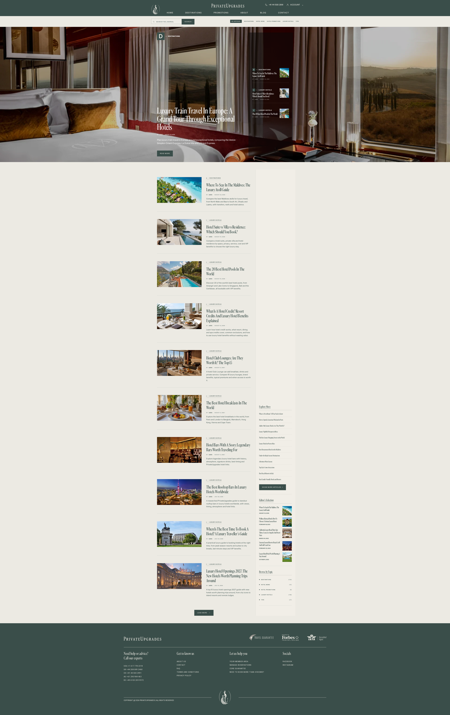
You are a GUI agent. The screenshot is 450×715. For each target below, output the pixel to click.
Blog (263, 13)
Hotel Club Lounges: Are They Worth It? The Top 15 (224, 360)
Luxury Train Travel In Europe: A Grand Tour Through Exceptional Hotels (196, 119)
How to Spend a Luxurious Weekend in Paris (271, 420)
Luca (161, 134)
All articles (235, 21)
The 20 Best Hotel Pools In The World (265, 113)
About (244, 13)
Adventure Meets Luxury (265, 461)
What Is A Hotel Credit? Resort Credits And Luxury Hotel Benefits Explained (227, 315)
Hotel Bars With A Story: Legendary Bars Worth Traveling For (228, 447)
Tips (297, 21)
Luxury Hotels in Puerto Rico (267, 444)
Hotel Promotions (273, 21)
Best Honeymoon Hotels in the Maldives (270, 450)
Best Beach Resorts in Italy (266, 473)
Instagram (288, 665)
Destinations (193, 13)
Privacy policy (184, 676)
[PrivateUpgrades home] (156, 9)
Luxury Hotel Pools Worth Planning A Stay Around (269, 555)
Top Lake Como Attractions (266, 467)
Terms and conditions (188, 672)
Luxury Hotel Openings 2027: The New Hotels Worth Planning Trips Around (227, 575)
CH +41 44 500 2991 (133, 673)
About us (181, 661)
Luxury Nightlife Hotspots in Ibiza (268, 432)
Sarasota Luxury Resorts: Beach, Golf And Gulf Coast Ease (269, 543)
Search (188, 22)
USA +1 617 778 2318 (133, 666)
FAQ (178, 668)
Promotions (221, 13)
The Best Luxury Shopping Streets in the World (272, 438)
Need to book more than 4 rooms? (247, 672)
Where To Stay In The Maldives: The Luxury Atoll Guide (264, 74)
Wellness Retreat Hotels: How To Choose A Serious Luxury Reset (268, 520)
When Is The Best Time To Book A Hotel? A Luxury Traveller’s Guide (227, 531)
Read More (165, 153)
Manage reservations (240, 665)
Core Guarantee (238, 668)
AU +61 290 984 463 (133, 677)
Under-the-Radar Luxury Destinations (269, 455)
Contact (283, 13)
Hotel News (260, 21)
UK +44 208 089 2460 (133, 669)
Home (170, 13)
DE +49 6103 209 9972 (134, 680)
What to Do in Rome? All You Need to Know (271, 414)
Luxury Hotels (288, 21)
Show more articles (271, 487)
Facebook (287, 661)
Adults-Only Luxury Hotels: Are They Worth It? (272, 426)
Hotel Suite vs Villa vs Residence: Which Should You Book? (263, 95)
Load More (202, 613)
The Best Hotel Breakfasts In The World (226, 405)
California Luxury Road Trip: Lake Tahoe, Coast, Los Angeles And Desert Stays (269, 533)
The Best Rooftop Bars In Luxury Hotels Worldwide (226, 489)
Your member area (239, 661)
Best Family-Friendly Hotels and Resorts (270, 479)
